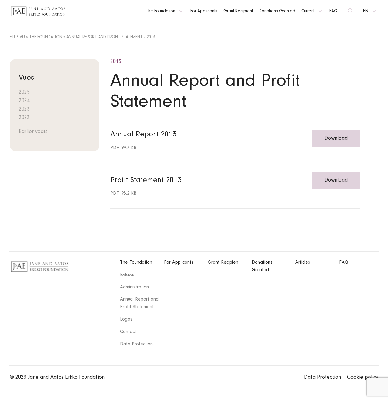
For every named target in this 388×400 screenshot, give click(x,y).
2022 (24, 118)
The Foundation (160, 11)
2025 (24, 92)
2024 (24, 101)
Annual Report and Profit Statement (104, 37)
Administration (134, 287)
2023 (24, 109)
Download (336, 139)
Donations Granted (277, 11)
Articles (302, 262)
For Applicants (203, 11)
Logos (126, 319)
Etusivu (17, 37)
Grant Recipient (238, 11)
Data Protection (136, 344)
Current (307, 11)
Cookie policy (362, 378)
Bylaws (127, 275)
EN (365, 11)
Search (350, 11)
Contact (128, 332)
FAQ (333, 11)
